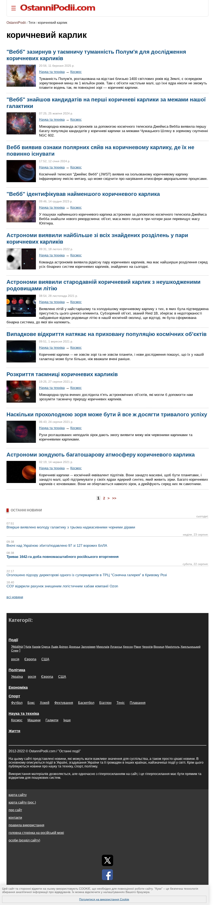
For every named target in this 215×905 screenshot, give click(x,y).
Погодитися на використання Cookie (104, 899)
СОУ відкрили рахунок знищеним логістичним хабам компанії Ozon (62, 586)
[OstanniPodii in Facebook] (107, 874)
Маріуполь (172, 646)
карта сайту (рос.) (22, 802)
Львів (54, 646)
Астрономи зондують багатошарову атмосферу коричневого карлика (101, 454)
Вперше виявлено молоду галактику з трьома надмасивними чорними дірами (71, 527)
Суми (14, 650)
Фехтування (63, 703)
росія (15, 659)
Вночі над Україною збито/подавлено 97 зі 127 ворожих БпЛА (57, 546)
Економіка (18, 687)
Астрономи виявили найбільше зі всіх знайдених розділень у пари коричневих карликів (97, 238)
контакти (15, 817)
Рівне (137, 646)
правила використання (26, 825)
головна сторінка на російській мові (36, 833)
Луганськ (116, 646)
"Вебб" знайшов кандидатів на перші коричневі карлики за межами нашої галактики (106, 102)
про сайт (15, 810)
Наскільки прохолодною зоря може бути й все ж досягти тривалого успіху (107, 414)
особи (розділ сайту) (24, 840)
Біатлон (105, 703)
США (45, 659)
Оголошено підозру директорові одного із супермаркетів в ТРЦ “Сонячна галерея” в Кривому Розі (87, 575)
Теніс (121, 703)
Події (13, 640)
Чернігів (147, 646)
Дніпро (63, 646)
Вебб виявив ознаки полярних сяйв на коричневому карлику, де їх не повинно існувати (100, 150)
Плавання (138, 703)
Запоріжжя (88, 646)
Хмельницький (191, 646)
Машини (34, 720)
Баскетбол (86, 703)
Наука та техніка (52, 72)
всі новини (15, 597)
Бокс (31, 703)
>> (114, 498)
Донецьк (74, 646)
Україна (17, 646)
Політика (17, 670)
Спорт (14, 696)
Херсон (128, 646)
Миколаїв (102, 646)
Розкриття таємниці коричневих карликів (62, 374)
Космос (76, 72)
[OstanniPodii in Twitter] (107, 860)
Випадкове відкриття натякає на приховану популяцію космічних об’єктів (107, 334)
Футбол (16, 703)
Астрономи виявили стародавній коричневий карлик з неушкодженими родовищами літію (104, 285)
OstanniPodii (16, 22)
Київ (28, 646)
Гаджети (52, 720)
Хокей (44, 703)
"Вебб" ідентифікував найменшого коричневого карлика (83, 194)
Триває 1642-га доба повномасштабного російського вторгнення (63, 557)
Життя (14, 731)
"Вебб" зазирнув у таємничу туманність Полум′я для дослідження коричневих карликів (96, 55)
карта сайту (18, 795)
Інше (67, 720)
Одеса (45, 646)
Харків (36, 646)
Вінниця (158, 646)
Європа (30, 659)
